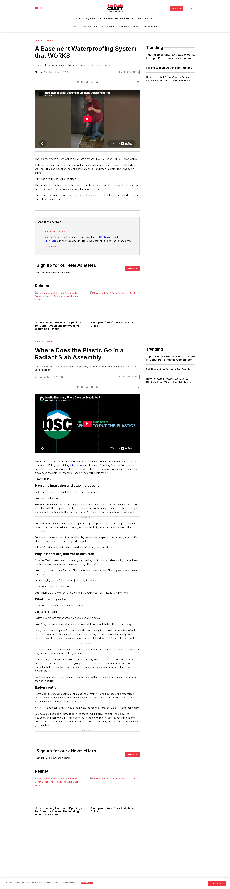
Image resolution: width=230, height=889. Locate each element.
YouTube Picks (90, 26)
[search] (42, 8)
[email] (96, 81)
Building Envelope (44, 342)
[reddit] (92, 81)
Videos (74, 26)
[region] (115, 883)
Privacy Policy (87, 883)
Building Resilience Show (146, 26)
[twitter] (87, 81)
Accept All (217, 883)
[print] (138, 81)
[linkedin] (82, 81)
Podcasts (123, 26)
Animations (108, 26)
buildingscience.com (72, 465)
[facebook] (77, 81)
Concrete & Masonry (45, 40)
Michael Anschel (43, 72)
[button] (37, 8)
